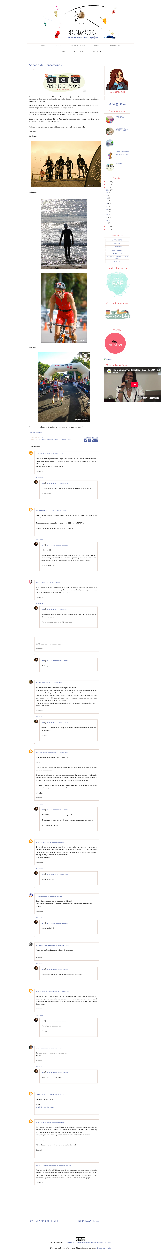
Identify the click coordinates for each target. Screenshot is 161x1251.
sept (107, 201)
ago (107, 203)
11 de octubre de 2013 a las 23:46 (53, 453)
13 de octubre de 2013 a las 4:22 (51, 1048)
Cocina (117, 243)
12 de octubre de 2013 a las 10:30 (53, 842)
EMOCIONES (97, 51)
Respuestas (39, 477)
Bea (43, 483)
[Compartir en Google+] (96, 441)
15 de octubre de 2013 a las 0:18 (60, 1165)
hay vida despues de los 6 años (117, 257)
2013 (108, 190)
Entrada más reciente (43, 1221)
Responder (39, 471)
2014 (108, 187)
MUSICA (62, 51)
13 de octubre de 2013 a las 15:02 (57, 1021)
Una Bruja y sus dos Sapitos (45, 1107)
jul (107, 206)
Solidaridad (117, 250)
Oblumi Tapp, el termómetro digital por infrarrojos (122, 129)
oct (107, 198)
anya (37, 582)
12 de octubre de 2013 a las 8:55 (52, 682)
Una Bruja (39, 1094)
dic (107, 192)
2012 (108, 226)
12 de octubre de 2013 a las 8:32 (64, 639)
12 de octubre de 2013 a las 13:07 (51, 896)
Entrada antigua (88, 1221)
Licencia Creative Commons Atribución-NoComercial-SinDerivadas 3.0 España (87, 1242)
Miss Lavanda (104, 1248)
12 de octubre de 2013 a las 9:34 (57, 810)
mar (107, 217)
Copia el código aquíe (35, 432)
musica (117, 261)
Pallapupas (117, 246)
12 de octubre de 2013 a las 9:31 (57, 545)
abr (107, 214)
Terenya (39, 682)
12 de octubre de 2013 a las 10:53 (57, 874)
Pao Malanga (40, 510)
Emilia (38, 1048)
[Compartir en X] (86, 440)
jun (107, 209)
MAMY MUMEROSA (41, 991)
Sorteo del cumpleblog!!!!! (120, 117)
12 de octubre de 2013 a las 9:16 (58, 752)
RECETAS (97, 46)
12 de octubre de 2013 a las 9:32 (57, 609)
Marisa (38, 896)
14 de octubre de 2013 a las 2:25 (53, 1094)
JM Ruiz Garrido (41, 945)
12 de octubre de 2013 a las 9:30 (57, 483)
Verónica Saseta (41, 752)
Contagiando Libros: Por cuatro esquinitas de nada (122, 153)
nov (107, 195)
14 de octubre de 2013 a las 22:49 (53, 1122)
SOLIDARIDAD (79, 51)
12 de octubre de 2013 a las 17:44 (58, 991)
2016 (108, 182)
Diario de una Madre (43, 1165)
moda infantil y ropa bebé (44, 639)
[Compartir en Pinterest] (93, 440)
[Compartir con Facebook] (89, 440)
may (107, 212)
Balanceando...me (121, 140)
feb (107, 220)
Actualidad (117, 240)
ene (107, 223)
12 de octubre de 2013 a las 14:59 (57, 923)
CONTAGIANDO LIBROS (77, 46)
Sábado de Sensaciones (62, 439)
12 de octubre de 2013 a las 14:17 (58, 945)
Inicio (43, 46)
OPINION (58, 46)
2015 (108, 184)
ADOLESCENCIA (114, 46)
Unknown (39, 453)
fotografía (41, 439)
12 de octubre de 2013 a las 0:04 (55, 510)
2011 (108, 229)
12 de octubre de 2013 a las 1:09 (50, 582)
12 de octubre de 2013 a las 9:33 (57, 722)
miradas (50, 439)
